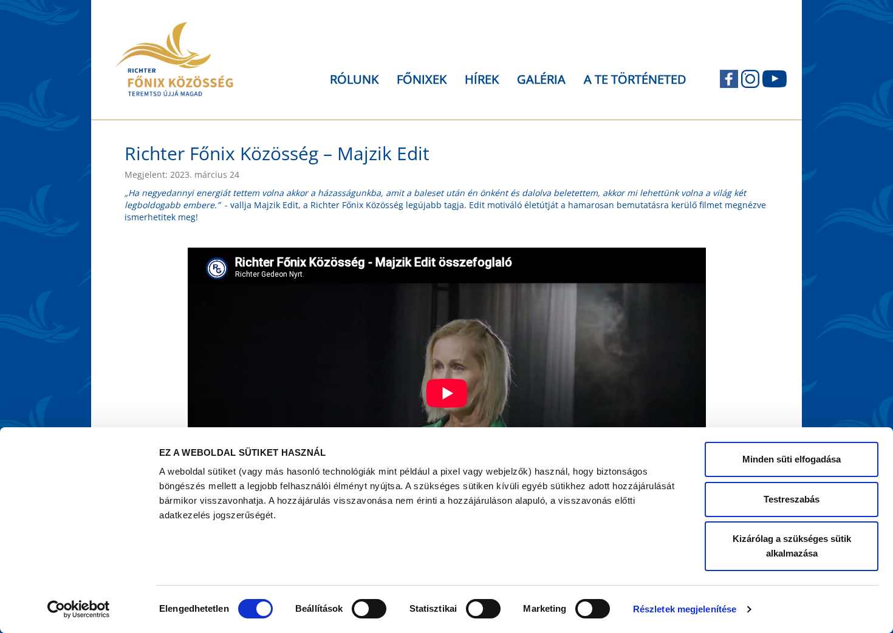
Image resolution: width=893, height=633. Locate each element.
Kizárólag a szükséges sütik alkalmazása (792, 545)
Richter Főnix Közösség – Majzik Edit (277, 153)
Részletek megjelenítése (684, 609)
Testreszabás (791, 499)
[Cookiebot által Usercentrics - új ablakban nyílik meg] (79, 609)
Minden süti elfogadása (791, 459)
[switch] (369, 608)
